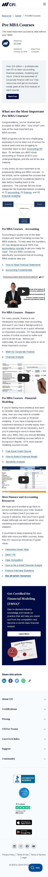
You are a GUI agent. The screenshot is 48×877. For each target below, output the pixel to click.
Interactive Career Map (17, 549)
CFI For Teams (10, 729)
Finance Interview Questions (19, 570)
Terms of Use (23, 854)
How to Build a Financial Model (21, 456)
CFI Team (17, 43)
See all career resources (18, 575)
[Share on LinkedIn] (4, 682)
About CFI (7, 699)
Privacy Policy (8, 854)
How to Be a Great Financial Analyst (23, 565)
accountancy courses (13, 248)
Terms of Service (38, 854)
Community (8, 759)
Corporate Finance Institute (9, 4)
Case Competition (14, 560)
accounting (13, 192)
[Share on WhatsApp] (23, 682)
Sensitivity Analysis (15, 461)
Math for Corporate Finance (20, 351)
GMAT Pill (10, 554)
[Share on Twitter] (17, 682)
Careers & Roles (10, 739)
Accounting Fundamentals (19, 270)
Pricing (6, 719)
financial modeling (11, 196)
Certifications (9, 709)
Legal (24, 857)
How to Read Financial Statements (23, 264)
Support (6, 749)
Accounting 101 (34, 149)
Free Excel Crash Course (18, 451)
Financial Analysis (15, 357)
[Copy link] (30, 682)
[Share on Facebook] (10, 682)
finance (27, 192)
